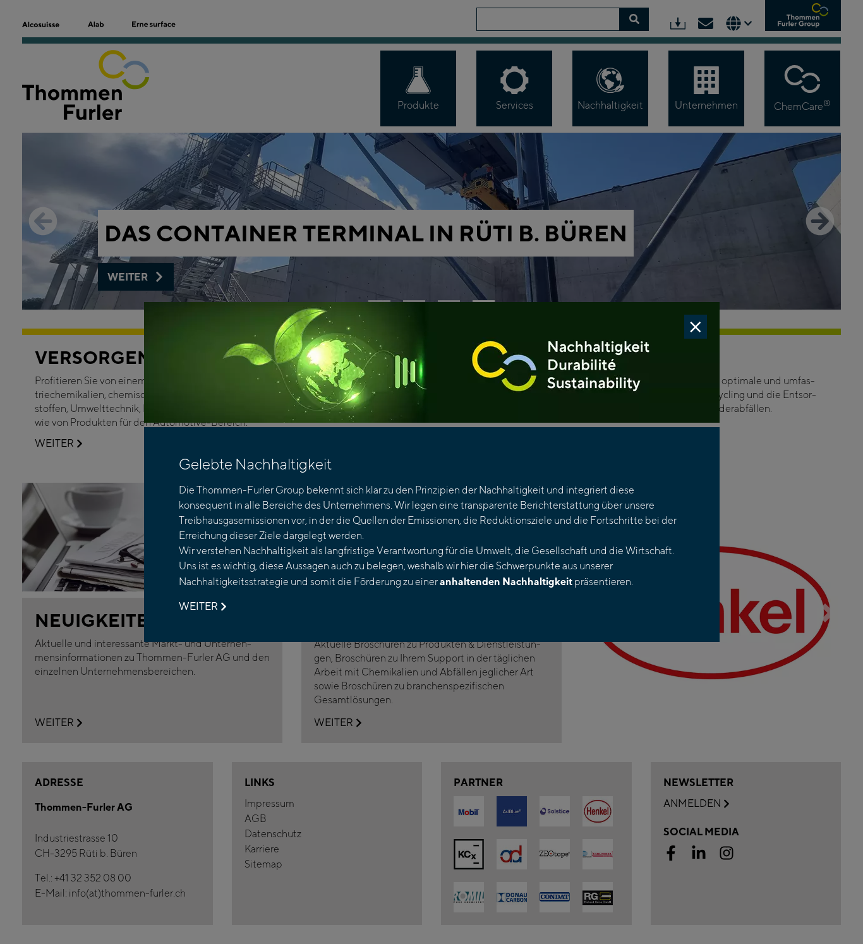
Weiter (198, 606)
